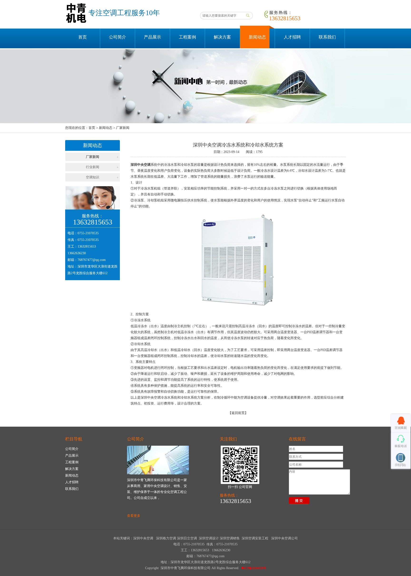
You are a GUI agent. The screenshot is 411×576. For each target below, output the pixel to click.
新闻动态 (257, 37)
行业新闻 (92, 167)
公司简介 (117, 37)
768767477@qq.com (92, 260)
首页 (82, 37)
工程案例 (187, 37)
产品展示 (152, 37)
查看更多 (133, 515)
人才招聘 (292, 37)
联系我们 (327, 37)
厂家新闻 (92, 157)
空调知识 (92, 177)
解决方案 (222, 37)
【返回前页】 (238, 413)
